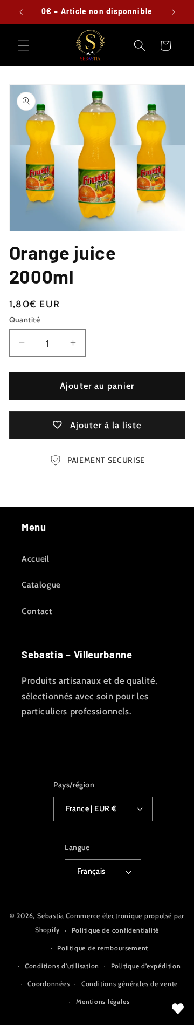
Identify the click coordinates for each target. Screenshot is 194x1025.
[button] (24, 45)
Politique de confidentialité (116, 930)
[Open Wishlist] (178, 1009)
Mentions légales (102, 1001)
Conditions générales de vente (129, 984)
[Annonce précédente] (21, 12)
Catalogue (41, 584)
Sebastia (50, 916)
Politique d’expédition (146, 966)
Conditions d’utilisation (62, 966)
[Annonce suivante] (173, 12)
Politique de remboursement (102, 948)
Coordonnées (48, 984)
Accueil (36, 559)
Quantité (24, 320)
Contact (37, 611)
